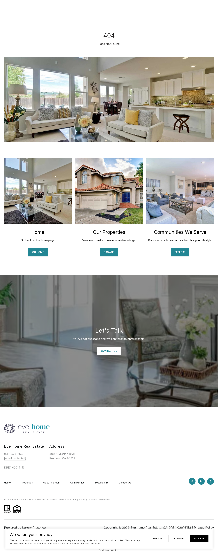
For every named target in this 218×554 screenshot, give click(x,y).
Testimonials (101, 482)
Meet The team (51, 482)
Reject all (157, 538)
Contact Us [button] (109, 350)
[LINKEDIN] (201, 481)
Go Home (38, 252)
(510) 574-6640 (14, 454)
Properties (27, 482)
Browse (109, 252)
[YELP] (210, 481)
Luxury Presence (34, 527)
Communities (77, 482)
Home (7, 482)
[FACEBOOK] (192, 481)
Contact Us (125, 482)
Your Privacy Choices (109, 550)
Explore (180, 252)
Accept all (199, 538)
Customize (178, 538)
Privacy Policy (204, 527)
